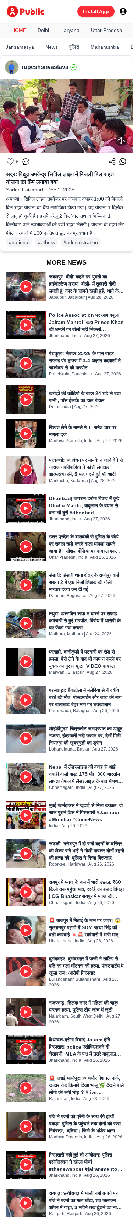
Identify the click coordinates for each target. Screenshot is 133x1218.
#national (19, 242)
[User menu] (123, 11)
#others (46, 242)
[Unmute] (121, 140)
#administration (80, 242)
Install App (96, 11)
